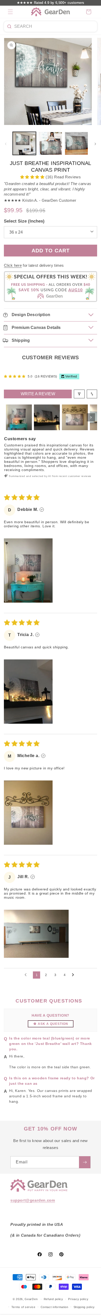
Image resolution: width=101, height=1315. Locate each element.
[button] (10, 11)
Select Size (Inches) (24, 221)
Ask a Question (53, 1024)
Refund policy (53, 1299)
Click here (13, 265)
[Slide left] (5, 144)
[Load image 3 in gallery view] (76, 143)
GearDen (31, 1299)
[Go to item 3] (75, 417)
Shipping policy (84, 1307)
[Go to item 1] (19, 417)
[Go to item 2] (47, 417)
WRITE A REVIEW (38, 394)
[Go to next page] (74, 975)
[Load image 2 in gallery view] (50, 143)
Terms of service (23, 1307)
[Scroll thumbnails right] (91, 417)
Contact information (54, 1307)
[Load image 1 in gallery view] (24, 143)
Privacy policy (78, 1299)
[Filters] (79, 394)
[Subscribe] (84, 1162)
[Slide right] (95, 144)
